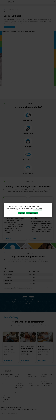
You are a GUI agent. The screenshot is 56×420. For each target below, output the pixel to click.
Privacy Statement (37, 210)
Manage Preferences (32, 213)
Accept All (21, 213)
